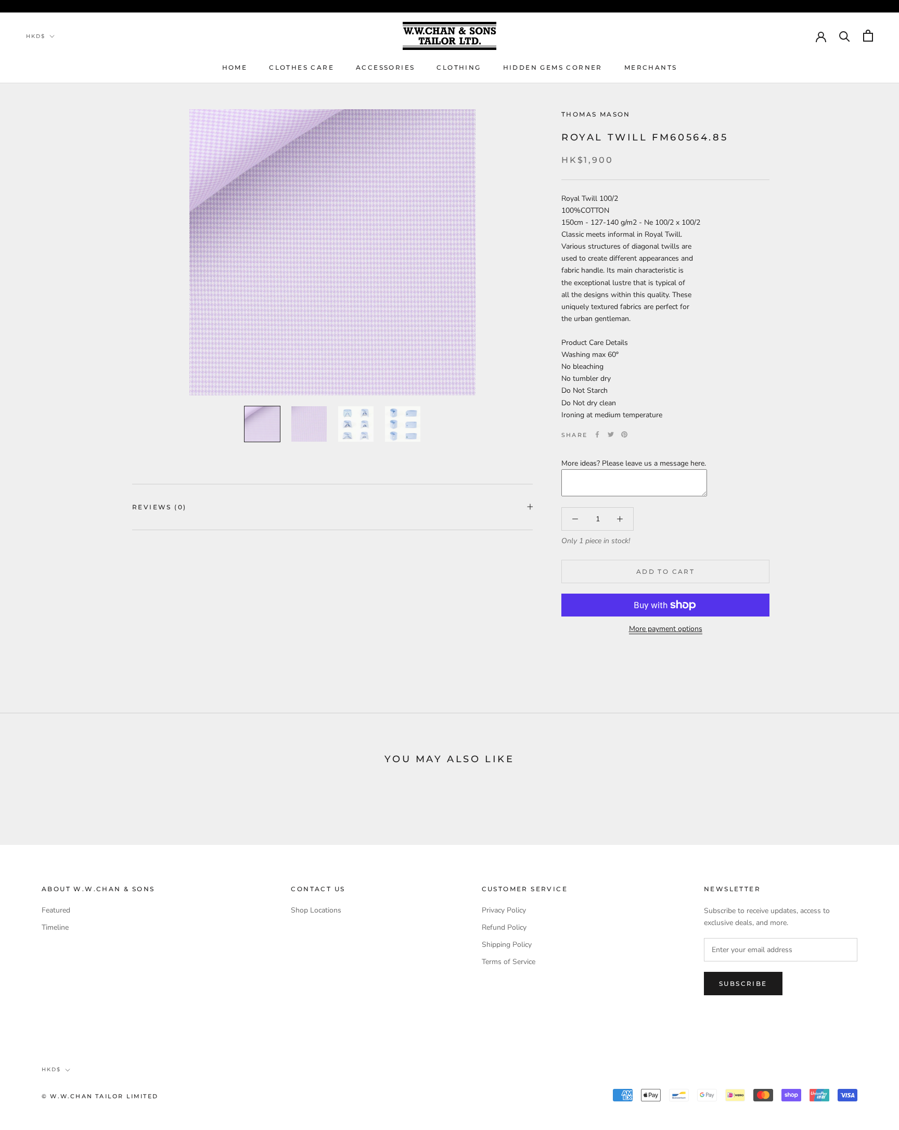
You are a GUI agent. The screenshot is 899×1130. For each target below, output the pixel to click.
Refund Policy (504, 927)
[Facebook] (597, 434)
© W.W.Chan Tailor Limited (100, 1096)
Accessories (385, 67)
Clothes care (301, 67)
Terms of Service (508, 962)
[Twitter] (611, 434)
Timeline (55, 927)
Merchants (650, 67)
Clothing (458, 67)
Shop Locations (316, 910)
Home (235, 67)
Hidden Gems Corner (552, 67)
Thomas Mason (596, 114)
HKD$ (35, 36)
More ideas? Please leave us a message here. (633, 463)
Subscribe (743, 983)
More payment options (665, 629)
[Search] (844, 35)
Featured (56, 910)
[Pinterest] (624, 434)
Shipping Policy (507, 944)
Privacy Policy (504, 910)
